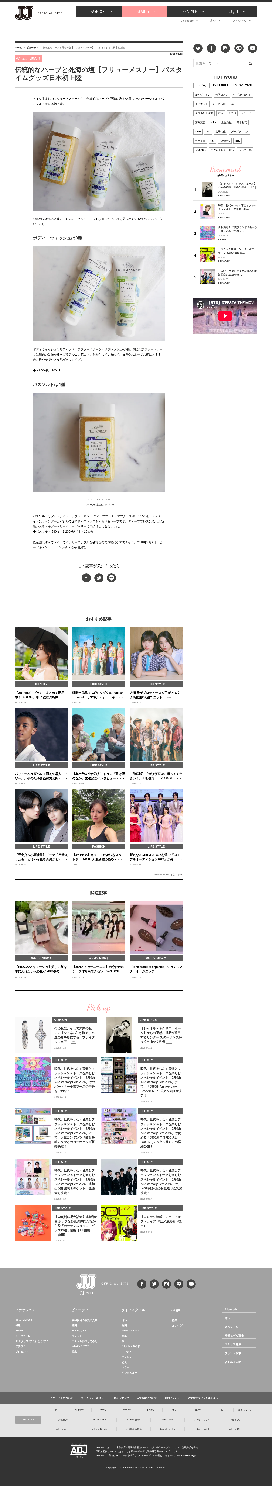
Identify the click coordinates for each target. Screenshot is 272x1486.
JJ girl (233, 11)
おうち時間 (219, 104)
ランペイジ (247, 113)
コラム (125, 1367)
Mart (174, 1410)
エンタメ (127, 1351)
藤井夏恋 (200, 122)
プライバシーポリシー (93, 1398)
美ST (198, 1410)
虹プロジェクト (242, 94)
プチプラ (21, 1346)
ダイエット (201, 104)
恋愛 (124, 1362)
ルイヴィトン (202, 94)
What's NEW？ (24, 1320)
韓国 (74, 1325)
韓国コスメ (221, 94)
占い (213, 20)
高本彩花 (242, 122)
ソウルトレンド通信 (222, 150)
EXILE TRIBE (220, 85)
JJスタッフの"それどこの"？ (32, 1341)
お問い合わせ (172, 1398)
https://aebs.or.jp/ (186, 1455)
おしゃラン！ (179, 1325)
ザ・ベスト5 (23, 1335)
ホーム (18, 47)
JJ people (187, 20)
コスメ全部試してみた (84, 1341)
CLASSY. (79, 1410)
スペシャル (239, 20)
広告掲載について (147, 1398)
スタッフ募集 (233, 1344)
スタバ (232, 113)
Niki (208, 131)
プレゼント (22, 1351)
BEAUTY (142, 11)
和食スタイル (245, 1410)
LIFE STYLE (188, 11)
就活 (220, 113)
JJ (56, 1410)
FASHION (98, 11)
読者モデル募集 (234, 1335)
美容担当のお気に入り (84, 1320)
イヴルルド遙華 (204, 113)
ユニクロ (200, 140)
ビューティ (32, 47)
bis (221, 1410)
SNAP (19, 1330)
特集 (18, 1325)
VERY (103, 1410)
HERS (150, 1410)
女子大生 (220, 131)
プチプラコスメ (240, 131)
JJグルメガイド (131, 1346)
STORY (127, 1410)
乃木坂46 (224, 140)
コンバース (201, 85)
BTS (237, 140)
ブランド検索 (233, 1353)
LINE (198, 131)
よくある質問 (233, 1362)
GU (212, 140)
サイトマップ (121, 1398)
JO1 (233, 104)
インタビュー (129, 1372)
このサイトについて (61, 1398)
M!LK (213, 122)
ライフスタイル (133, 1310)
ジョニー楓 (245, 150)
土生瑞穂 (226, 122)
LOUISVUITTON (242, 85)
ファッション (25, 1310)
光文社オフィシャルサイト (203, 1398)
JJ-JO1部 (200, 150)
